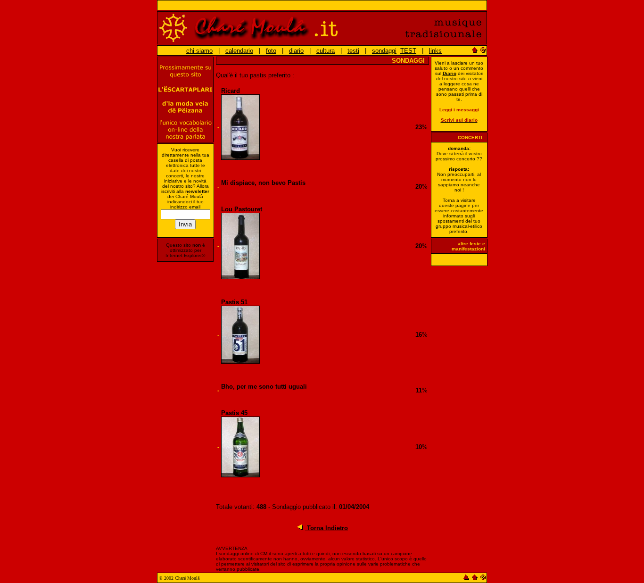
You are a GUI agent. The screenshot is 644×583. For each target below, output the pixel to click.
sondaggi (384, 50)
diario (296, 50)
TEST (408, 50)
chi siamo (199, 50)
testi (353, 50)
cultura (325, 50)
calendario (239, 50)
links (435, 50)
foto (271, 50)
